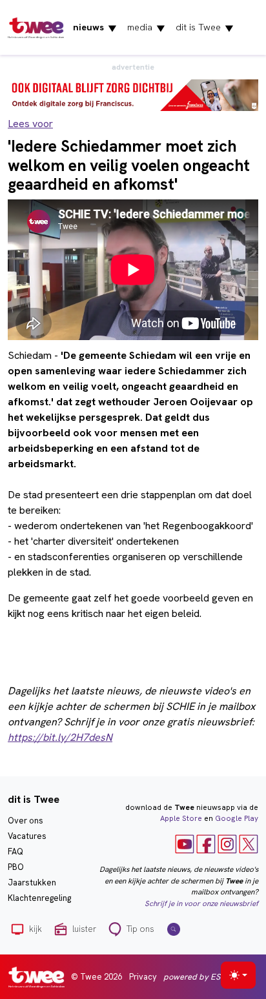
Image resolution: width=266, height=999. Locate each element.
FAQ (15, 851)
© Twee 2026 (96, 976)
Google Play (236, 818)
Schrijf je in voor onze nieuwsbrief (201, 903)
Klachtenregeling (39, 898)
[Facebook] (206, 843)
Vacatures (27, 836)
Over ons (25, 820)
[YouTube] (184, 843)
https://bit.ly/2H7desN (60, 737)
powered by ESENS (199, 976)
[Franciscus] (133, 94)
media (146, 27)
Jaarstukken (32, 882)
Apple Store (181, 818)
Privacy (143, 976)
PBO (16, 867)
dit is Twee (205, 27)
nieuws (95, 27)
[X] (248, 843)
